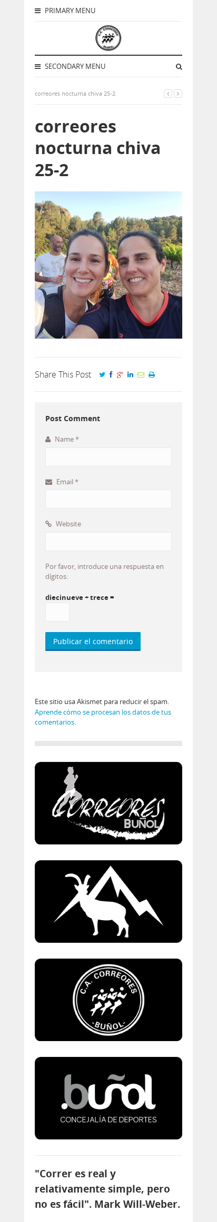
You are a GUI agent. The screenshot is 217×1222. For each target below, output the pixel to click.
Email (66, 481)
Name (66, 439)
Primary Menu (69, 10)
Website (67, 523)
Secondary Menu (74, 66)
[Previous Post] (168, 93)
